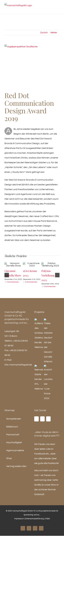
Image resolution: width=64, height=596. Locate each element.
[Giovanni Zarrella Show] (48, 341)
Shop (9, 458)
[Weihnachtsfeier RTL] (38, 378)
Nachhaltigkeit (14, 442)
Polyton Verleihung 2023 (47, 275)
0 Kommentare (13, 282)
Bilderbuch (12, 426)
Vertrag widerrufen (16, 466)
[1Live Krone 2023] (48, 382)
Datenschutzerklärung (34, 519)
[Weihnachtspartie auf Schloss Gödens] (38, 334)
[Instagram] (42, 418)
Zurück (44, 32)
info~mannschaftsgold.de (18, 364)
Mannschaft (12, 434)
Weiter (53, 32)
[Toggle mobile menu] (58, 9)
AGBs (47, 519)
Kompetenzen (13, 419)
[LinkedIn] (48, 418)
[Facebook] (36, 418)
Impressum (19, 519)
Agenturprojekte (15, 450)
